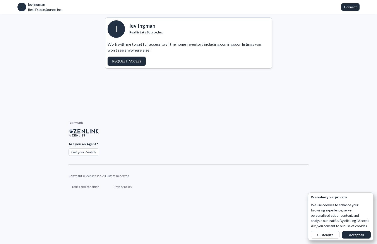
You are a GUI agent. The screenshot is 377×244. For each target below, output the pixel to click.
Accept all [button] (356, 235)
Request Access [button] (126, 61)
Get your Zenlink (83, 152)
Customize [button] (325, 235)
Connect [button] (350, 7)
